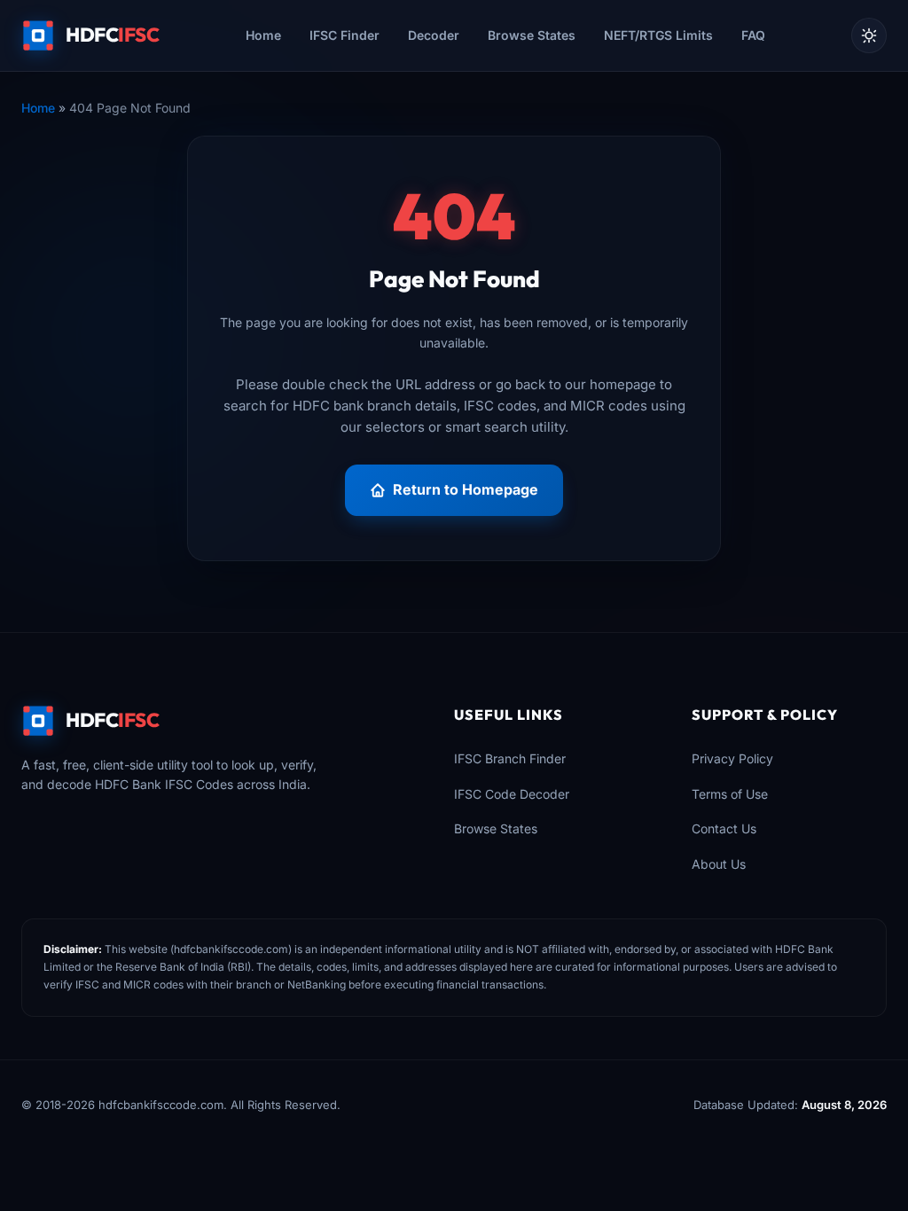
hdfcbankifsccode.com (231, 949)
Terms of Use (730, 793)
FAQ (753, 35)
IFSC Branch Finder (510, 758)
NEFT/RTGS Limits (658, 35)
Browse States (531, 35)
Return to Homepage (465, 489)
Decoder (433, 35)
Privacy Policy (732, 758)
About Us (719, 863)
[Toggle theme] (869, 35)
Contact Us (724, 828)
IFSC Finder (344, 35)
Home (263, 35)
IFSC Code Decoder (511, 793)
